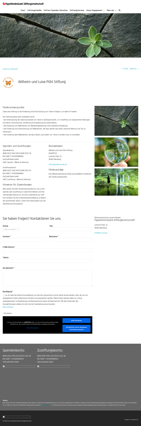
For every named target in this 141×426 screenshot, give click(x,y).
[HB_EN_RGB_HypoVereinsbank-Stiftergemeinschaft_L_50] (23, 3)
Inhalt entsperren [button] (76, 320)
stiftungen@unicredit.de (58, 164)
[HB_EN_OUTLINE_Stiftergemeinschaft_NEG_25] (17, 417)
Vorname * (7, 236)
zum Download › (46, 405)
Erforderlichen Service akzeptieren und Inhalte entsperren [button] (76, 328)
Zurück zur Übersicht (10, 69)
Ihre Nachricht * (8, 268)
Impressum (127, 419)
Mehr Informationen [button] (33, 328)
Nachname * (53, 236)
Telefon (6, 257)
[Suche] (119, 10)
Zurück (125, 68)
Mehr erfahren (8, 307)
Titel (51, 226)
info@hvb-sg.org (101, 233)
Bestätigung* (8, 291)
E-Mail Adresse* (9, 247)
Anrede (5, 226)
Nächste (133, 68)
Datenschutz (134, 419)
